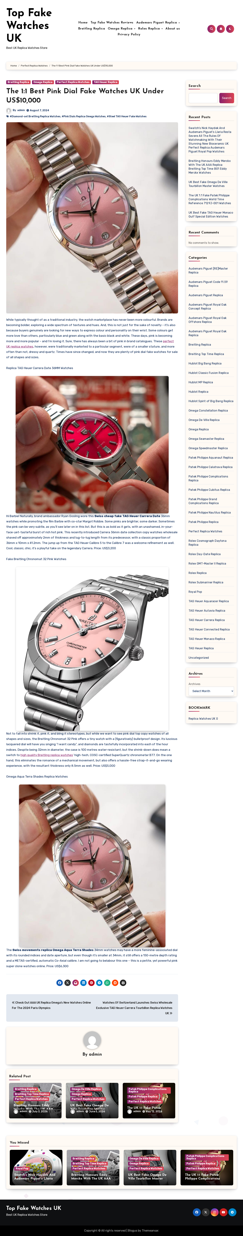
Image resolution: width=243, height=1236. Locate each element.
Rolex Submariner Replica (206, 582)
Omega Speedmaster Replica (208, 448)
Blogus (132, 1230)
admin (21, 110)
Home (83, 22)
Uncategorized (199, 657)
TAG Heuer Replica (105, 82)
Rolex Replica (149, 28)
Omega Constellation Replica (208, 410)
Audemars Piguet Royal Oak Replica (207, 333)
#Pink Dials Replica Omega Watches (84, 116)
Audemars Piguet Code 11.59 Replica (208, 283)
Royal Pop (195, 591)
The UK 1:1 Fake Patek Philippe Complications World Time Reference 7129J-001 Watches (210, 199)
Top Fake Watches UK (29, 26)
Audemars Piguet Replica (157, 22)
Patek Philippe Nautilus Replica (210, 512)
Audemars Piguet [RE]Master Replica (208, 270)
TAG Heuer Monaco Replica (207, 639)
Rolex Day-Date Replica (205, 554)
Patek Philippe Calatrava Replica (211, 467)
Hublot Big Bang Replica (205, 363)
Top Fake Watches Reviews (112, 22)
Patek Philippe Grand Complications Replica (204, 501)
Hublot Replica (198, 391)
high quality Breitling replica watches (46, 755)
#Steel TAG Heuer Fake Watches (127, 116)
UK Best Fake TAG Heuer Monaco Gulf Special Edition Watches (211, 214)
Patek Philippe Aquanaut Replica (211, 457)
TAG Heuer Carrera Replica (207, 620)
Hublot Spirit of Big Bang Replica (211, 401)
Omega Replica (121, 28)
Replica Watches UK (202, 718)
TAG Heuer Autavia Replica (207, 610)
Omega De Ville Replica (86, 1089)
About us (172, 28)
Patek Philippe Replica (143, 1096)
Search (195, 86)
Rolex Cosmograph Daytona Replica (207, 542)
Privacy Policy (129, 34)
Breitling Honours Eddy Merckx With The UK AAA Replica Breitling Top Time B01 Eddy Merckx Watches (210, 166)
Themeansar (150, 1230)
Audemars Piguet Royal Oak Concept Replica (207, 306)
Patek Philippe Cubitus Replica (209, 489)
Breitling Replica (91, 28)
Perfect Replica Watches (73, 82)
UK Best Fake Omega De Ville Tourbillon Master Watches (208, 184)
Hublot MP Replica (201, 382)
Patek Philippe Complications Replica (148, 1090)
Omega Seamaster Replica (206, 438)
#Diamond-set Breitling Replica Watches (35, 116)
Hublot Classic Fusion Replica (209, 373)
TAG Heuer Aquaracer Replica (209, 601)
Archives (194, 684)
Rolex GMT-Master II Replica (207, 563)
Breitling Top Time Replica (32, 1094)
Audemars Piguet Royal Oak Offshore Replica (207, 320)
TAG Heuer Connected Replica (209, 629)
